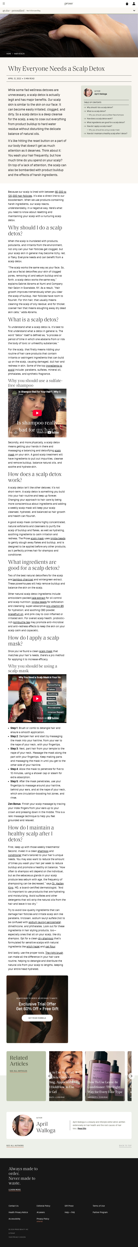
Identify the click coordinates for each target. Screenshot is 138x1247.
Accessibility (14, 1219)
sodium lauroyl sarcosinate (44, 922)
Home (8, 54)
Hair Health (19, 54)
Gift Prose (69, 1206)
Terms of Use (99, 1206)
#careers (41, 1212)
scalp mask (37, 538)
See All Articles (18, 1071)
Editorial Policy (43, 1206)
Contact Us (14, 1206)
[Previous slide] (49, 1076)
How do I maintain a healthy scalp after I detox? (107, 133)
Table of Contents (92, 102)
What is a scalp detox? (96, 111)
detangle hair (47, 728)
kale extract (38, 598)
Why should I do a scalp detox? (100, 107)
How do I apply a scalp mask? (99, 126)
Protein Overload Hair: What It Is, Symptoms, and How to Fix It (110, 1087)
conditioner (14, 855)
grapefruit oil (15, 614)
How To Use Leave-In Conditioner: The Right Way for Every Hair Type (69, 1087)
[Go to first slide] (131, 1076)
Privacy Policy (43, 1219)
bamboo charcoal (23, 579)
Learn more (15, 1190)
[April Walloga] (88, 93)
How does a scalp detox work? (100, 119)
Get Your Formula (37, 1018)
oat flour (50, 946)
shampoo (43, 851)
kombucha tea (21, 622)
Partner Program (100, 1212)
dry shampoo (45, 938)
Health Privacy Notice (18, 1212)
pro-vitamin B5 (55, 606)
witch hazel (33, 946)
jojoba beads (57, 538)
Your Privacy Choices (17, 1237)
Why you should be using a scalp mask (104, 130)
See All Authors (15, 1146)
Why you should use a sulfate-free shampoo (106, 115)
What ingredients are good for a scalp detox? (106, 122)
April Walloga (100, 94)
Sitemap (12, 1233)
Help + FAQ (70, 1212)
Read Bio (82, 1128)
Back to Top (125, 1146)
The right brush (54, 952)
